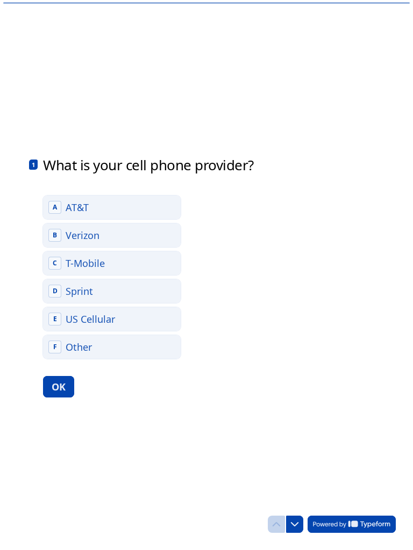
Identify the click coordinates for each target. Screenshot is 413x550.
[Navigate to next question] (294, 524)
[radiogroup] (112, 277)
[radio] (112, 207)
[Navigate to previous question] (276, 524)
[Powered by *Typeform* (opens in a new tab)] (352, 524)
